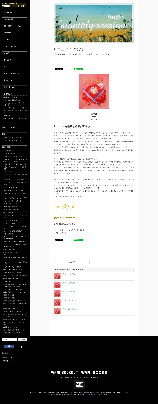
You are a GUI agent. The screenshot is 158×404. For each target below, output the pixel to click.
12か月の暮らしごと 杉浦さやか (13, 179)
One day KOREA (9, 153)
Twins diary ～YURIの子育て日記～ (14, 190)
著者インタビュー (9, 80)
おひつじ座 (98, 54)
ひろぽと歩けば (8, 234)
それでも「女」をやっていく (12, 156)
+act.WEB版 (8, 19)
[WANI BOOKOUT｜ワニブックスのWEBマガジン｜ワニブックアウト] (14, 6)
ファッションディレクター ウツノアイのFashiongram (15, 238)
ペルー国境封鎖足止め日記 (11, 249)
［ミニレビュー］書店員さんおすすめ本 (15, 176)
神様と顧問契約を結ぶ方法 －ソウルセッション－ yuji (15, 315)
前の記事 (72, 262)
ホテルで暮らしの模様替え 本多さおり (15, 258)
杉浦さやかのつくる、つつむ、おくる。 (15, 305)
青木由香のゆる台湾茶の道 (11, 333)
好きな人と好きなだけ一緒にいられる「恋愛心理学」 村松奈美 (15, 285)
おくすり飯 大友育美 (10, 207)
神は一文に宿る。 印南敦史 (12, 311)
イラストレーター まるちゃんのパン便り (15, 194)
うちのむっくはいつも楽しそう (12, 201)
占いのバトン (8, 60)
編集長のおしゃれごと (10, 327)
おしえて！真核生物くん (10, 210)
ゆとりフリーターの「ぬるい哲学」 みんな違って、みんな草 (15, 160)
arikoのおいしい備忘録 (10, 97)
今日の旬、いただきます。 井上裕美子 (15, 275)
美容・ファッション (10, 73)
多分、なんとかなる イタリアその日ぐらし (15, 168)
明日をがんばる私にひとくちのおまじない (15, 119)
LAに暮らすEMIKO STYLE (11, 187)
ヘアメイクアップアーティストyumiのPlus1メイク (15, 245)
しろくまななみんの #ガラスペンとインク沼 (15, 216)
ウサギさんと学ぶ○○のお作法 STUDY (15, 198)
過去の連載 (6, 147)
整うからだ (7, 172)
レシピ (5, 53)
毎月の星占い (8, 357)
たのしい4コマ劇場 (9, 223)
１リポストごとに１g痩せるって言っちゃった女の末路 (15, 183)
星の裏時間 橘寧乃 (9, 298)
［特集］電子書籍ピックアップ (12, 140)
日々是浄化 (6, 116)
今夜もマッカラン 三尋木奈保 (12, 273)
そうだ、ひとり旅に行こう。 (12, 220)
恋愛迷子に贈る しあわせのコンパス (14, 292)
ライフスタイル (9, 46)
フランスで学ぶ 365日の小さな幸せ (14, 242)
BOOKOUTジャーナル (11, 26)
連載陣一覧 (7, 361)
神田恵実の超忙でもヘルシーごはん (14, 319)
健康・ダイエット (9, 127)
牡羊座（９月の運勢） (69, 300)
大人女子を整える (8, 281)
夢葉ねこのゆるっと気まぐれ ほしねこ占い (15, 112)
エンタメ (6, 39)
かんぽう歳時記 (8, 212)
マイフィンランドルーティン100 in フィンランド (15, 263)
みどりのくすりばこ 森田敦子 (12, 267)
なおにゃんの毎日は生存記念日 (12, 231)
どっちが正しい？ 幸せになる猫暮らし (15, 227)
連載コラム (7, 94)
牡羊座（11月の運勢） (69, 283)
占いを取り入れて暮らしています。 (14, 164)
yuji (94, 54)
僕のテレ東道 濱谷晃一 (10, 278)
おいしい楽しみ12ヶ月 (10, 204)
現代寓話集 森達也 (9, 308)
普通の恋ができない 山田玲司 (12, 301)
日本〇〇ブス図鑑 (8, 295)
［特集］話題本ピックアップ (12, 137)
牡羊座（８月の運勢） (69, 309)
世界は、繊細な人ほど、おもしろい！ (14, 270)
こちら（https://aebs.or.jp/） (92, 394)
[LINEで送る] (78, 69)
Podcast (6, 33)
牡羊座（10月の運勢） (69, 291)
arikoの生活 (7, 150)
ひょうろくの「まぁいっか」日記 (13, 108)
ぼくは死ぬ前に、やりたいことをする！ (15, 253)
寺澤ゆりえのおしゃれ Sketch (12, 289)
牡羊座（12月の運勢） (69, 274)
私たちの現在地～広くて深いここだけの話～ (15, 323)
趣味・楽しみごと (9, 87)
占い (104, 54)
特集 (4, 134)
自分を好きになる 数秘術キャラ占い (14, 330)
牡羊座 (80, 54)
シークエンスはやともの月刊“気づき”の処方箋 (15, 104)
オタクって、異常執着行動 (11, 100)
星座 (107, 54)
